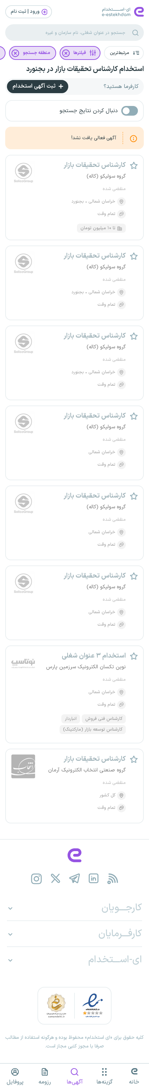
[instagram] (36, 879)
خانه (134, 1082)
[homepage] (74, 855)
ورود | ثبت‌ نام (26, 11)
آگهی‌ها (75, 1082)
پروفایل (15, 1082)
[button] (124, 53)
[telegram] (75, 879)
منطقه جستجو (36, 53)
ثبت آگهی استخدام (34, 86)
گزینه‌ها (104, 1082)
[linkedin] (94, 879)
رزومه (44, 1082)
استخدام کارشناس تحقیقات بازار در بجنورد (85, 69)
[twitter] (56, 879)
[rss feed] (113, 879)
